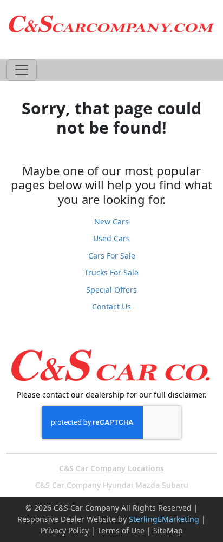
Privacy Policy (65, 530)
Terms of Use (121, 530)
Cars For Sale (111, 255)
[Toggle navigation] (21, 70)
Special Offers (111, 290)
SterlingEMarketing (164, 519)
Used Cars (111, 238)
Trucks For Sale (111, 272)
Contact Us (111, 306)
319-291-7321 (111, 48)
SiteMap (168, 530)
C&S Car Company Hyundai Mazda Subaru (111, 485)
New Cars (111, 221)
